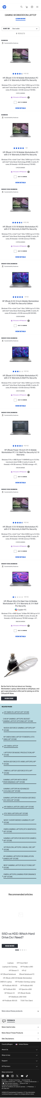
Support (4, 1061)
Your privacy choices (11, 1083)
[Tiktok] (27, 1076)
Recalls (4, 1080)
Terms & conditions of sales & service (13, 1086)
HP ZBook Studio (24, 993)
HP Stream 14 (9, 993)
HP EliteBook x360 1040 (17, 997)
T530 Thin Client (26, 1001)
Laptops (10, 963)
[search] (21, 6)
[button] (20, 1011)
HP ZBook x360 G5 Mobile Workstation (17, 978)
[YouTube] (22, 1076)
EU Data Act (5, 1088)
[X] (17, 1076)
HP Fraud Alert (22, 963)
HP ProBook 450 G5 (9, 1001)
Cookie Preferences (30, 1081)
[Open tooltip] (28, 97)
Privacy (20, 1081)
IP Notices (31, 1086)
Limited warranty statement (10, 1085)
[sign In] (32, 6)
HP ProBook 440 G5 (9, 986)
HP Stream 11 (14, 971)
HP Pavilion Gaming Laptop (25, 982)
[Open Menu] (37, 6)
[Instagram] (12, 1076)
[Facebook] (8, 1076)
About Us (5, 1049)
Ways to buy (6, 1055)
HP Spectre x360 (25, 989)
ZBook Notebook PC (26, 974)
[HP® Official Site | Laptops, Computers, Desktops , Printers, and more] (4, 6)
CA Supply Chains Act (8, 1081)
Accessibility (26, 1080)
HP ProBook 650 (9, 989)
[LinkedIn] (3, 1076)
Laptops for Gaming (9, 967)
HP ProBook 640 (26, 986)
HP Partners (6, 1066)
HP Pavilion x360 (26, 967)
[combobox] (20, 29)
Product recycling (14, 1080)
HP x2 (24, 971)
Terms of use (24, 1083)
